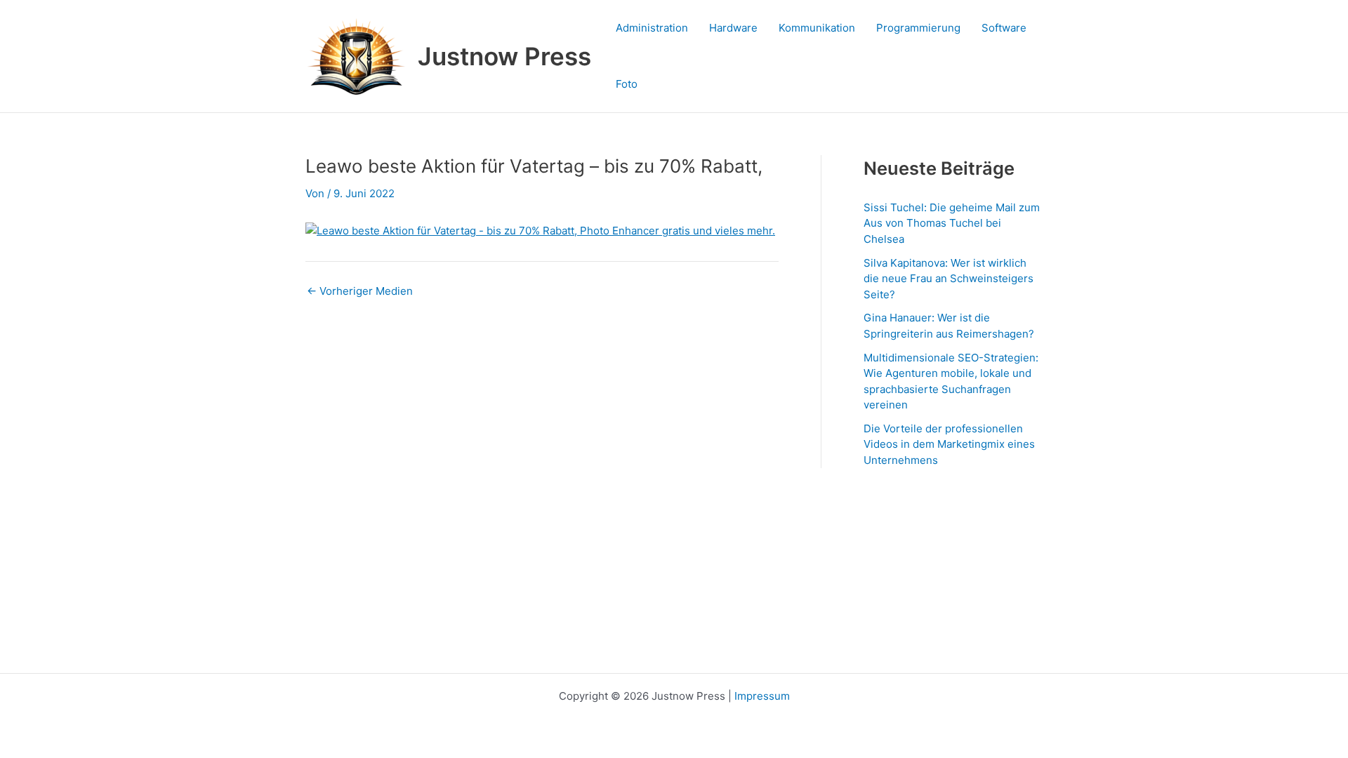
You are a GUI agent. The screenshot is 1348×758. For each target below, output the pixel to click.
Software (1004, 27)
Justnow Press (504, 56)
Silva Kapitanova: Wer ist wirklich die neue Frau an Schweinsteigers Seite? (948, 278)
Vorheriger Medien (360, 291)
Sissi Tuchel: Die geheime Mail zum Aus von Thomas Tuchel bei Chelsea (952, 223)
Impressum (762, 696)
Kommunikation (817, 27)
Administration (652, 27)
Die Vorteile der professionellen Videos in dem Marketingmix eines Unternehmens (949, 444)
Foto (626, 84)
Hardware (733, 27)
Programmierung (918, 27)
